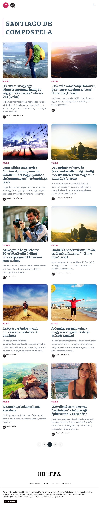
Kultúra (6, 245)
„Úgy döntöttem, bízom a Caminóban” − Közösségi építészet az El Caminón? (69, 410)
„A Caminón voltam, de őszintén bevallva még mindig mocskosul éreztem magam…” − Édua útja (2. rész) (73, 173)
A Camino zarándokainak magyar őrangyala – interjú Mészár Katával (70, 332)
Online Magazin (35, 483)
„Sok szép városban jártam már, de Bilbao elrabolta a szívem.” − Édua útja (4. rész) (73, 89)
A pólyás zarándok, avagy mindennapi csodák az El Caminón (20, 332)
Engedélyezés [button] (10, 501)
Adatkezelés (66, 483)
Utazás (6, 81)
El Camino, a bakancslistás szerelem (21, 408)
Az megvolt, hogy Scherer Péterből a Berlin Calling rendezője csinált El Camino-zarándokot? (23, 255)
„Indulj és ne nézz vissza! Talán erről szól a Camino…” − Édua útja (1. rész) (73, 253)
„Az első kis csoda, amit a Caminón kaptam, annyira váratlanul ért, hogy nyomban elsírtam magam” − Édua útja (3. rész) (25, 174)
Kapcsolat (55, 483)
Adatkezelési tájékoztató (52, 497)
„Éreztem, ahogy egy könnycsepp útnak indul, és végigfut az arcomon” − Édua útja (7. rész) (23, 91)
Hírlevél (46, 483)
